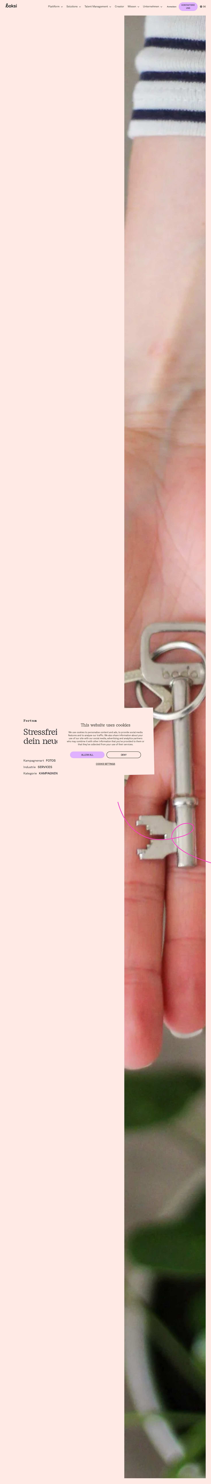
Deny (124, 755)
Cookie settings (105, 764)
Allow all (87, 755)
